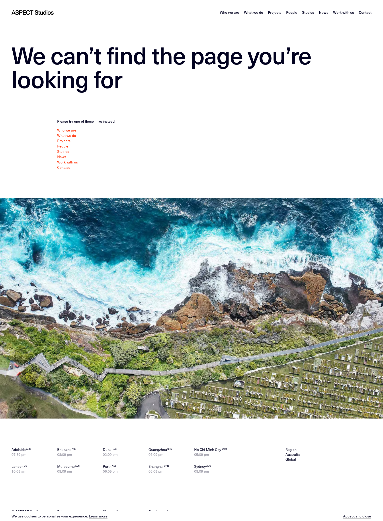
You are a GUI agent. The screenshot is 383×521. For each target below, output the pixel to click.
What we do (253, 12)
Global (290, 459)
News (323, 12)
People (291, 12)
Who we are (229, 12)
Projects (274, 12)
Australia (292, 454)
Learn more (98, 516)
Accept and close (357, 515)
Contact (365, 12)
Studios (308, 12)
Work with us (343, 12)
